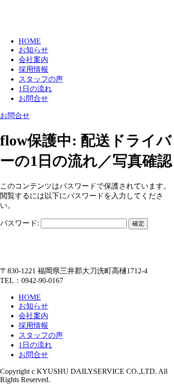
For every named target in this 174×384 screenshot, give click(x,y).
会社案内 (33, 59)
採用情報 (33, 69)
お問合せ (33, 98)
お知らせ (33, 50)
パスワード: (20, 223)
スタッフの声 (41, 79)
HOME (30, 41)
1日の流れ (35, 89)
